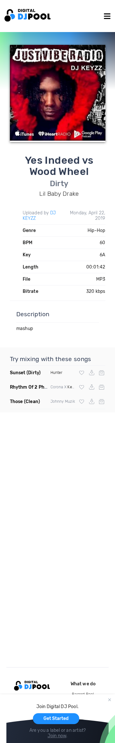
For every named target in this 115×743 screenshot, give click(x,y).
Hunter (56, 372)
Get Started (56, 718)
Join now (57, 736)
